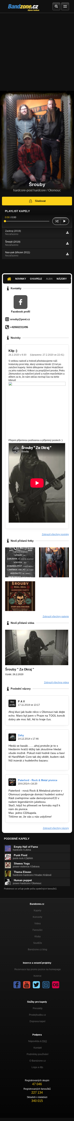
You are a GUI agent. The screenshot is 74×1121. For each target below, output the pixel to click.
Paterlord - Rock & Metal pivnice (37, 780)
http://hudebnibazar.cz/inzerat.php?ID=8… (34, 764)
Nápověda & (37, 1041)
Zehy (21, 735)
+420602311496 (19, 327)
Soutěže (37, 943)
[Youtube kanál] (26, 984)
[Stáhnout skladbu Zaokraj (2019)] (67, 232)
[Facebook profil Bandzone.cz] (17, 984)
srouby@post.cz (20, 319)
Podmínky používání (37, 1054)
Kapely (37, 910)
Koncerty (37, 917)
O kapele (36, 278)
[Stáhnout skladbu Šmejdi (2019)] (67, 243)
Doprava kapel (37, 1021)
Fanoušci (37, 930)
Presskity (37, 1008)
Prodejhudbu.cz (37, 1014)
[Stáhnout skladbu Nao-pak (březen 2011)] (67, 254)
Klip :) (12, 350)
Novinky (20, 278)
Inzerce (37, 976)
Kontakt (38, 1047)
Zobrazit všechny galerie (56, 616)
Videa (37, 923)
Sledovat (40, 200)
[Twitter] (36, 984)
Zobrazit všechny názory (56, 828)
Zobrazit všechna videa (56, 682)
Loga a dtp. (38, 1067)
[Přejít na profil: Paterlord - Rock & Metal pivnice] (12, 782)
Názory (62, 278)
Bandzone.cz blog (37, 949)
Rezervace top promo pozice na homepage (37, 969)
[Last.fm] (55, 984)
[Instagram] (46, 984)
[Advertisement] (37, 52)
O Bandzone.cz (37, 1060)
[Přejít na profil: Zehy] (12, 737)
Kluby (38, 936)
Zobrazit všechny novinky (55, 534)
